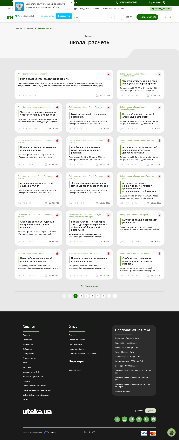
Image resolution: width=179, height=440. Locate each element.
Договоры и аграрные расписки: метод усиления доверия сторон (89, 184)
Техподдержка (75, 344)
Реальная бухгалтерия (33, 376)
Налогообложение (127, 76)
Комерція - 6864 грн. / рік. (127, 347)
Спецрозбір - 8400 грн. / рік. (128, 356)
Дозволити (64, 15)
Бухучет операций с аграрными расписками (88, 115)
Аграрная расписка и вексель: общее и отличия (37, 184)
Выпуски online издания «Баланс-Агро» (85, 216)
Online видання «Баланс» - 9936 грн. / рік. (132, 378)
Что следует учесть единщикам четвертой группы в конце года (38, 113)
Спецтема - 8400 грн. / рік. (127, 338)
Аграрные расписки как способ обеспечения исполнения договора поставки (139, 150)
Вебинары (27, 349)
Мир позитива (109, 8)
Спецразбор (28, 353)
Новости (26, 381)
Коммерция (28, 344)
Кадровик (27, 367)
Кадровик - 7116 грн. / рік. (126, 343)
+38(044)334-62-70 (128, 3)
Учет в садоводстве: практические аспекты (44, 79)
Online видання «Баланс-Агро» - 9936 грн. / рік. (132, 385)
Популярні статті (122, 391)
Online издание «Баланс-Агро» (132, 74)
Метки (25, 399)
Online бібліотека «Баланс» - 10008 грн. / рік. (134, 371)
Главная (10, 8)
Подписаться (155, 3)
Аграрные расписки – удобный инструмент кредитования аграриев (37, 224)
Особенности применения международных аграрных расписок (86, 150)
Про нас (72, 335)
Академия (84, 8)
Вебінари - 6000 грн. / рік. (126, 366)
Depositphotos (75, 370)
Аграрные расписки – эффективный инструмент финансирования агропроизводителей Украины (139, 187)
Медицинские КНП (31, 372)
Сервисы (96, 8)
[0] (171, 432)
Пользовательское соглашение (83, 353)
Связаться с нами (77, 340)
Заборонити (47, 15)
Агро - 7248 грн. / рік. (124, 352)
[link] (64, 84)
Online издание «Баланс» (34, 386)
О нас (121, 8)
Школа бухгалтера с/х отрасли (35, 74)
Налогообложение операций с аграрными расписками (139, 115)
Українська (138, 410)
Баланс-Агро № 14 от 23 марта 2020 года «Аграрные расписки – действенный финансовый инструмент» (89, 226)
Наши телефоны (76, 349)
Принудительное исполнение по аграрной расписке (38, 149)
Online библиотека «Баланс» (36, 395)
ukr (165, 17)
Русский (150, 410)
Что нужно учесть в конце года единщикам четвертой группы (139, 82)
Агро (20, 74)
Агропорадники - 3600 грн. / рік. (129, 361)
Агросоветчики (29, 358)
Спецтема (27, 340)
